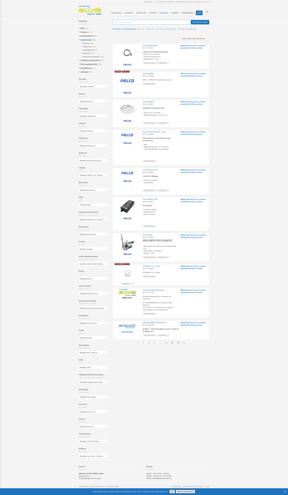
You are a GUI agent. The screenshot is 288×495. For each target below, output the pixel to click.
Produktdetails (149, 63)
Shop (199, 13)
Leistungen (116, 13)
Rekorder (86, 53)
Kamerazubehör (86, 36)
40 (191, 29)
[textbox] (93, 86)
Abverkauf (84, 72)
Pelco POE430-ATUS (150, 170)
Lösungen (128, 13)
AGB (207, 486)
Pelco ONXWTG (148, 102)
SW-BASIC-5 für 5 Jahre (151, 266)
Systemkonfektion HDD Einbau (154, 290)
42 (172, 342)
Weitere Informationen (185, 491)
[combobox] (93, 86)
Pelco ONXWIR (148, 73)
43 (178, 342)
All (195, 29)
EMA (82, 28)
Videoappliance (88, 50)
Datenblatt (163, 63)
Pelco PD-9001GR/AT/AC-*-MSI (154, 132)
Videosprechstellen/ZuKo (90, 60)
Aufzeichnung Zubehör (91, 56)
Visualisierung (86, 68)
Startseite (117, 29)
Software (86, 43)
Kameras (83, 32)
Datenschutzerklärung (193, 486)
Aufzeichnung (85, 40)
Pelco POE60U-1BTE (150, 199)
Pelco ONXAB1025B (150, 45)
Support (153, 13)
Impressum (176, 486)
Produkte (164, 13)
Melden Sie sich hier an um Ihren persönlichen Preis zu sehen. (193, 46)
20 (188, 29)
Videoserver (87, 46)
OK (172, 491)
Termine (174, 13)
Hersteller (141, 13)
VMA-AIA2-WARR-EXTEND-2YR (154, 322)
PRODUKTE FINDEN (200, 22)
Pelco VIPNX (147, 235)
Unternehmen (187, 13)
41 (166, 342)
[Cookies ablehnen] (285, 491)
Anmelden (148, 2)
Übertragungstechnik (88, 64)
